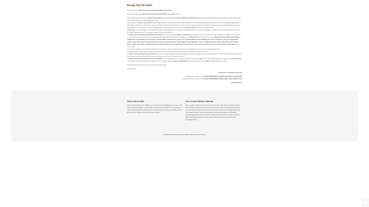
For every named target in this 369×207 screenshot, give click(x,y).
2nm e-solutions (201, 134)
